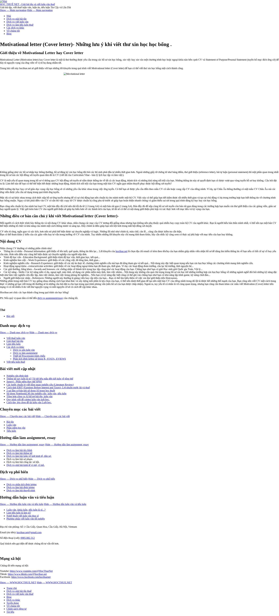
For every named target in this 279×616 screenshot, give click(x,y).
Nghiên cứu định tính (17, 375)
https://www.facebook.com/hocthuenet (31, 577)
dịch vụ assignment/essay (50, 298)
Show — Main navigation (13, 10)
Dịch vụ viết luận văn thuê (19, 594)
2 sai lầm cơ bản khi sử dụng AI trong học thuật (30, 390)
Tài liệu (10, 612)
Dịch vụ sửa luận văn (24, 350)
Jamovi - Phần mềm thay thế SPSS (24, 381)
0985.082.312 (28, 538)
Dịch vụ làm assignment (25, 353)
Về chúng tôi (13, 30)
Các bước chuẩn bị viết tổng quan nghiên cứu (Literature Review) (40, 384)
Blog (8, 33)
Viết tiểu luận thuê (15, 361)
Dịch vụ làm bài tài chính (19, 450)
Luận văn (11, 424)
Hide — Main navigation (40, 10)
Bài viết (10, 316)
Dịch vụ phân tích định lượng (21, 484)
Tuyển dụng (12, 603)
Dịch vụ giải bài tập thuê (18, 591)
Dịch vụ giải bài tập (16, 18)
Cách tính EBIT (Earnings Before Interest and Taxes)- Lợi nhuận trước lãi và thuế (48, 387)
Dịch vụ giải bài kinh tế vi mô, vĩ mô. (25, 465)
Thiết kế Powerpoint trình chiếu (29, 356)
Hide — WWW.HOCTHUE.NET (54, 582)
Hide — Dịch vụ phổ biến (41, 478)
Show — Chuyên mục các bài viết (17, 416)
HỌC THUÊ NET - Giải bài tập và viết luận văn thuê (27, 4)
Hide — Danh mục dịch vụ (43, 332)
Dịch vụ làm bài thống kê (19, 453)
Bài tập (10, 421)
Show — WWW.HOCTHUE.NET (18, 582)
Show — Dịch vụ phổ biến (14, 478)
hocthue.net (121, 251)
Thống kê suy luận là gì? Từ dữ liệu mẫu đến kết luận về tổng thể (39, 378)
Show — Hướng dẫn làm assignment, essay (22, 444)
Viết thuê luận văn (15, 338)
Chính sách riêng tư (16, 608)
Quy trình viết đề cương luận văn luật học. (28, 399)
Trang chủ (11, 588)
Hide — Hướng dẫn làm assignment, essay (67, 444)
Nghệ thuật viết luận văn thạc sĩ (22, 515)
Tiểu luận (11, 430)
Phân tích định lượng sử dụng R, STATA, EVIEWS (39, 358)
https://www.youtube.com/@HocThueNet (31, 571)
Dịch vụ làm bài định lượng (20, 487)
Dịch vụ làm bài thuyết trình (20, 490)
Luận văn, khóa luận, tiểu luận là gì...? (26, 509)
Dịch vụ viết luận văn (17, 21)
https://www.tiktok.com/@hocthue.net (27, 574)
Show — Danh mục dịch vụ (14, 332)
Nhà (8, 16)
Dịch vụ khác (13, 600)
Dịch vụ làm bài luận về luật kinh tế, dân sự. (29, 456)
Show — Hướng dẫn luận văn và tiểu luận (21, 504)
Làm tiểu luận (13, 344)
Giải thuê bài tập (14, 341)
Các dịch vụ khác (15, 27)
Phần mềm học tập (15, 427)
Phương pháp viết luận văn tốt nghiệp (25, 518)
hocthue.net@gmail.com (29, 532)
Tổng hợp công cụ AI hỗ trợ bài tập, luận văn (29, 396)
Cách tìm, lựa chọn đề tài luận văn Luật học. (29, 402)
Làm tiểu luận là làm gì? (18, 512)
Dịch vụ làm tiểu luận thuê (19, 24)
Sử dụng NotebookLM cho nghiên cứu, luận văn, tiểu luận (36, 393)
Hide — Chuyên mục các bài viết (53, 416)
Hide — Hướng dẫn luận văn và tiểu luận (65, 504)
